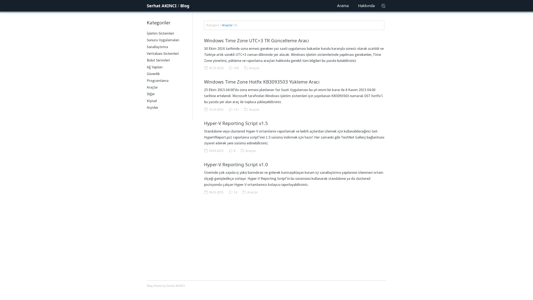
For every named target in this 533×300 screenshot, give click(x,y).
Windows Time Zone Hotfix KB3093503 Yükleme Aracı (262, 82)
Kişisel (152, 100)
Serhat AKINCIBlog (168, 6)
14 (235, 192)
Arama (343, 5)
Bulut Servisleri (158, 60)
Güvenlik (153, 73)
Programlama (157, 80)
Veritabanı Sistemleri (163, 53)
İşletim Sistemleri (160, 33)
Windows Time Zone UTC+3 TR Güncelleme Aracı (256, 40)
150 (236, 68)
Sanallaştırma (157, 46)
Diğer (151, 93)
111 (236, 109)
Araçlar (152, 87)
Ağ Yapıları (155, 67)
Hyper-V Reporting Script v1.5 (236, 123)
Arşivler (152, 107)
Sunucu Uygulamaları (163, 40)
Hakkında (366, 5)
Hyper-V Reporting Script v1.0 (236, 164)
